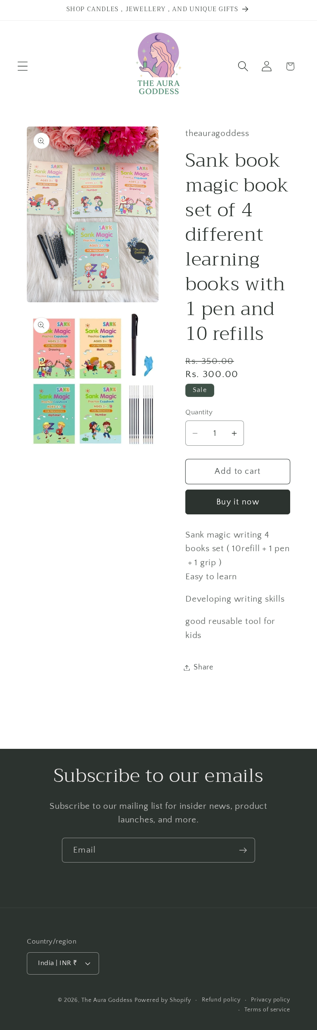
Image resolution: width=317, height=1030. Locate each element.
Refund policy (221, 1000)
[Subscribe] (243, 850)
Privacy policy (270, 1000)
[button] (22, 66)
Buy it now (237, 502)
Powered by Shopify (163, 1000)
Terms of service (267, 1009)
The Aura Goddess (106, 1000)
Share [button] (203, 667)
